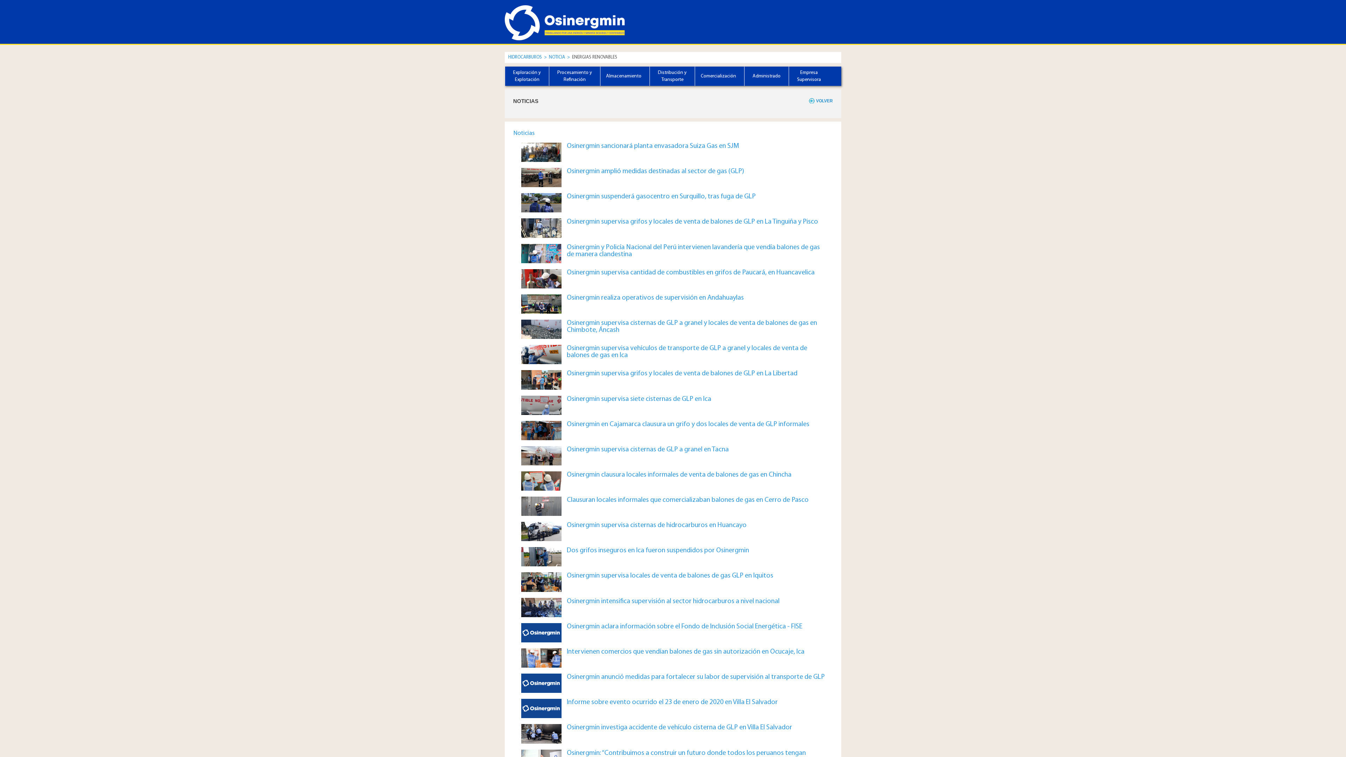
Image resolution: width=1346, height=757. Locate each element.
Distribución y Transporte (672, 76)
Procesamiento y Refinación (574, 76)
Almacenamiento (623, 76)
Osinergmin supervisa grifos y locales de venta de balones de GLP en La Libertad (682, 373)
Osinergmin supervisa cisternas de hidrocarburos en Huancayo (657, 525)
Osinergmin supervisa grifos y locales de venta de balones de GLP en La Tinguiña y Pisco (692, 221)
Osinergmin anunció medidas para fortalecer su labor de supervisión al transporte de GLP (696, 677)
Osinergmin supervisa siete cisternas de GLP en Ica (639, 399)
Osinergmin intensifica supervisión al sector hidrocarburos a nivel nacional (673, 601)
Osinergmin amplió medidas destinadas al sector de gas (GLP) (655, 171)
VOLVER (824, 100)
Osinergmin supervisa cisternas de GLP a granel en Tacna (648, 449)
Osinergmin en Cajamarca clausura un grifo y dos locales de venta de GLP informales (688, 424)
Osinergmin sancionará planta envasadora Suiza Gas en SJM (653, 146)
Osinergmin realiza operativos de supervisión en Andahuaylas (655, 297)
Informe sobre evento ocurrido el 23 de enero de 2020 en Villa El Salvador (672, 702)
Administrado (767, 76)
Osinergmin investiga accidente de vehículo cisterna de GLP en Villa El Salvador (679, 727)
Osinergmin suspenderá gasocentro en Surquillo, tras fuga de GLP (661, 196)
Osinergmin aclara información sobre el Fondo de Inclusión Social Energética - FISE (684, 626)
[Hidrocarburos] (536, 16)
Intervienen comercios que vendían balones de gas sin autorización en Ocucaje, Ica (685, 651)
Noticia (557, 57)
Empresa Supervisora (809, 76)
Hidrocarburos (525, 57)
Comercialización (718, 76)
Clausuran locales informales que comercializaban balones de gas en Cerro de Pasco (688, 500)
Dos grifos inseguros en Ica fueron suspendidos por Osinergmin (658, 550)
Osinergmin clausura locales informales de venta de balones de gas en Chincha (679, 474)
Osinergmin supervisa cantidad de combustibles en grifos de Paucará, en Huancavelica (691, 272)
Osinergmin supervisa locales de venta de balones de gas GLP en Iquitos (670, 575)
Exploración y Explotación (527, 76)
